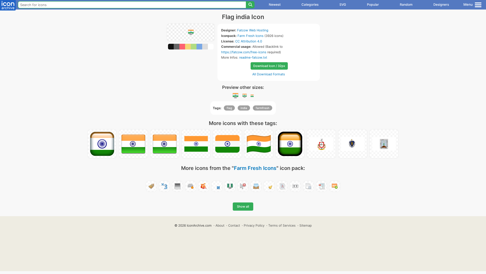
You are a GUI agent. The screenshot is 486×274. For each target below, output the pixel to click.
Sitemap (305, 225)
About (219, 225)
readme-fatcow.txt (253, 57)
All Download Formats (268, 74)
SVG (342, 4)
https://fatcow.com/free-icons (243, 52)
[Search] (250, 4)
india (244, 108)
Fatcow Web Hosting (252, 30)
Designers (441, 4)
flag (229, 108)
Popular (373, 4)
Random (406, 4)
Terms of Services (282, 225)
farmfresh (262, 108)
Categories (310, 4)
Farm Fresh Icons (250, 36)
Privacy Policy (254, 225)
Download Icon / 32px (269, 66)
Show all (243, 206)
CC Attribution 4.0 (248, 41)
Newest (275, 4)
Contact (234, 225)
